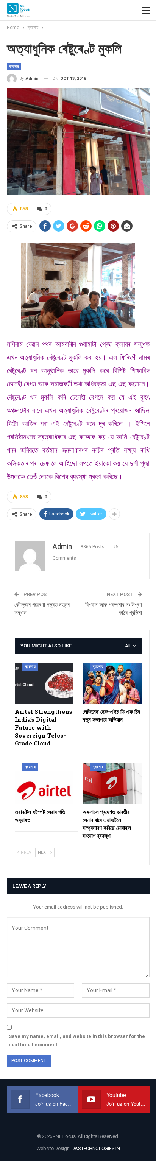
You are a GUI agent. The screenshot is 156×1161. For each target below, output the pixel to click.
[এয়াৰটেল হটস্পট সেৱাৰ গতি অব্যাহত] (44, 783)
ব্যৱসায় (14, 66)
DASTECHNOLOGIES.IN (96, 1148)
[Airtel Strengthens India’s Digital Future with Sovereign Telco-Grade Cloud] (44, 683)
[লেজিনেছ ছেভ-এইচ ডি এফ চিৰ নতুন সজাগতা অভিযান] (112, 683)
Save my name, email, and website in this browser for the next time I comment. (77, 1040)
